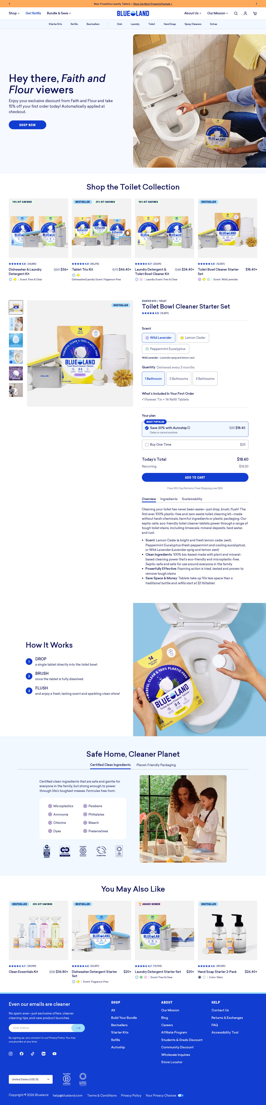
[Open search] (236, 13)
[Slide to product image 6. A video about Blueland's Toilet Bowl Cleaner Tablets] (16, 390)
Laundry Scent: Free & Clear (161, 279)
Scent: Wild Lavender (225, 279)
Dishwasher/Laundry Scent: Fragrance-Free (96, 279)
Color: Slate (216, 977)
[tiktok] (32, 1053)
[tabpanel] (133, 818)
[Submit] (78, 1028)
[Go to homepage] (133, 13)
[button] (188, 427)
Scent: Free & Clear (31, 279)
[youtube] (54, 1053)
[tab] (110, 765)
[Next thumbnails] (16, 393)
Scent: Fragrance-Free (95, 981)
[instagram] (10, 1053)
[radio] (10, 279)
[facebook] (21, 1053)
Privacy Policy (57, 1037)
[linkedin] (43, 1053)
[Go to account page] (245, 13)
